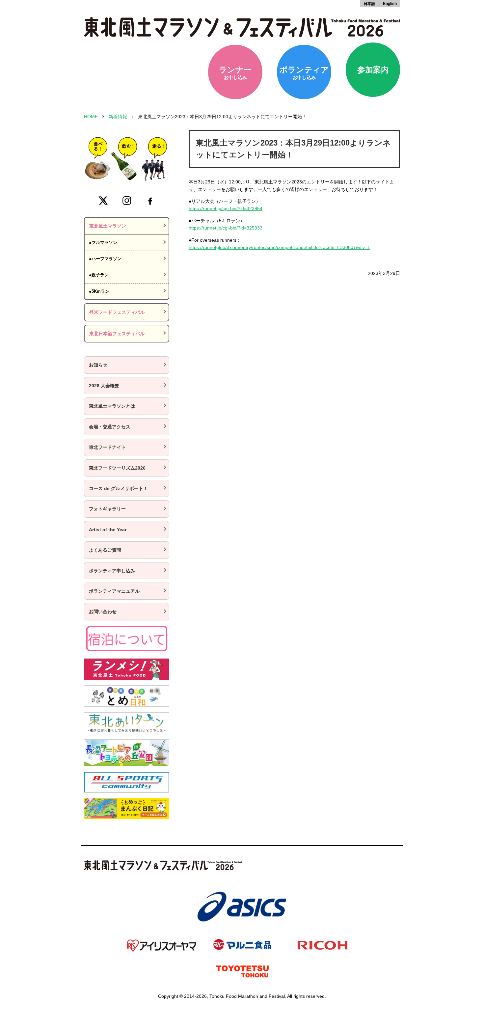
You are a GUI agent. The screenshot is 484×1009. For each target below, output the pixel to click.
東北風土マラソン (107, 226)
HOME (91, 116)
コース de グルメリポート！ (118, 488)
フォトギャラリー (107, 508)
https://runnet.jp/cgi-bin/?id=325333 (225, 228)
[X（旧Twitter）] (103, 200)
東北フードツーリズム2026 (117, 468)
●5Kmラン (99, 291)
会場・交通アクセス (109, 426)
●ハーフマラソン (105, 258)
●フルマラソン (103, 242)
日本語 (369, 3)
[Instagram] (127, 200)
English (390, 3)
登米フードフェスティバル (117, 312)
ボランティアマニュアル (114, 591)
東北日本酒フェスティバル (117, 333)
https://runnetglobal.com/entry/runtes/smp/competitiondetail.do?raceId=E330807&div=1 (279, 247)
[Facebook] (150, 200)
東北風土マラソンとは (112, 406)
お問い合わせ (103, 611)
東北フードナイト (107, 447)
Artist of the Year (107, 529)
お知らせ (98, 365)
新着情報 (118, 116)
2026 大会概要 (104, 385)
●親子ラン (99, 274)
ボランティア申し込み (112, 570)
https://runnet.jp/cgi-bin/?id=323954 (225, 208)
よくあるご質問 (105, 550)
